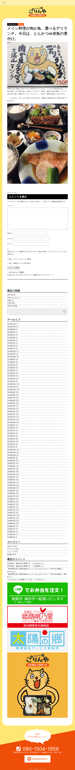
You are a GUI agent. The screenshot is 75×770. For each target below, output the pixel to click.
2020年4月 (11, 472)
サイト (9, 244)
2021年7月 (11, 431)
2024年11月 (11, 327)
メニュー (10, 552)
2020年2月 (11, 477)
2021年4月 (11, 439)
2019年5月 (11, 502)
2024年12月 (11, 324)
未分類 (20, 24)
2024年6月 (11, 338)
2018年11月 (11, 518)
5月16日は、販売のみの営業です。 (19, 563)
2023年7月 (11, 365)
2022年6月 (11, 400)
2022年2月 (11, 411)
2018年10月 (11, 521)
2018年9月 (11, 523)
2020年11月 (11, 452)
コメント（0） (12, 193)
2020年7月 (11, 463)
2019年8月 (11, 493)
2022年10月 (11, 389)
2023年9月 (11, 359)
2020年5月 (11, 469)
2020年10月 (11, 455)
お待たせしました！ (14, 298)
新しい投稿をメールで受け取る (20, 263)
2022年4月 (11, 406)
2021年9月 (11, 425)
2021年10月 (11, 422)
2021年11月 (11, 420)
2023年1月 (11, 381)
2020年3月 (11, 474)
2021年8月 (11, 428)
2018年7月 (11, 529)
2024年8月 (11, 332)
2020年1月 (11, 480)
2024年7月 (11, 335)
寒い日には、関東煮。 (17, 272)
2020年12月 (11, 450)
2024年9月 (11, 329)
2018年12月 (11, 515)
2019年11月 (11, 485)
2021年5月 (11, 436)
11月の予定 (11, 303)
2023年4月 (11, 373)
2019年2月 (11, 510)
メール (10, 239)
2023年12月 (11, 351)
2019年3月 (11, 507)
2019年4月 (11, 504)
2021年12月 (11, 417)
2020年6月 (11, 466)
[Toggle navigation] (4, 3)
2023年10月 (11, 357)
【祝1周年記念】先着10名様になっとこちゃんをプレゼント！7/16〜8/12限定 (34, 569)
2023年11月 (11, 354)
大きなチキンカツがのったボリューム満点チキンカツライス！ (29, 275)
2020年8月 (11, 461)
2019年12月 (11, 482)
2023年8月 (11, 362)
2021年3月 (11, 441)
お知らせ (10, 300)
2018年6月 (11, 532)
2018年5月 (11, 534)
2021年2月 (11, 444)
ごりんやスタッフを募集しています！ (20, 579)
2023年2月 (11, 379)
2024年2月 (11, 346)
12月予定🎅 (11, 295)
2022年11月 (11, 387)
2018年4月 (11, 537)
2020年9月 (11, 458)
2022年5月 (11, 403)
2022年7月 (11, 398)
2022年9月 (11, 392)
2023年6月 (11, 368)
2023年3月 (11, 376)
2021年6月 (11, 433)
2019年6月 (11, 499)
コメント (10, 206)
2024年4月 (11, 340)
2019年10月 (11, 488)
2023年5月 (11, 370)
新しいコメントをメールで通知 (20, 259)
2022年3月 (11, 409)
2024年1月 (11, 348)
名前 (9, 233)
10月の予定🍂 (12, 306)
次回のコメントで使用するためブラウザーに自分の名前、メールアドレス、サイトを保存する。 (37, 253)
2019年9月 (11, 491)
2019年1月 (11, 513)
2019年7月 (11, 496)
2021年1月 (11, 447)
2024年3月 (11, 343)
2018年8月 (11, 526)
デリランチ (11, 549)
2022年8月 (11, 395)
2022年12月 (11, 384)
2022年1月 (11, 414)
